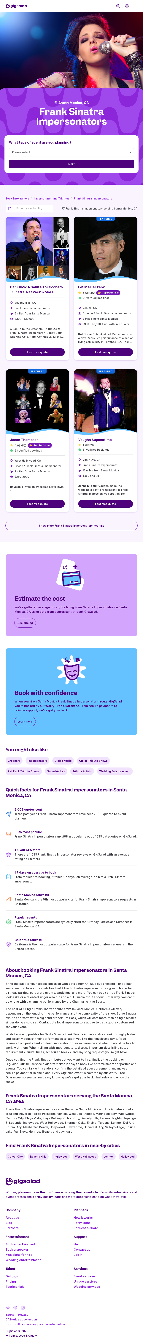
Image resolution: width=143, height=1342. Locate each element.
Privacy (23, 1314)
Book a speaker (17, 1249)
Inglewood (61, 1156)
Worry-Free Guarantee (62, 706)
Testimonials (15, 1287)
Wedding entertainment (23, 1260)
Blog (9, 1223)
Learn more (25, 721)
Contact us (82, 1249)
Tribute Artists (82, 771)
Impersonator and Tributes (51, 198)
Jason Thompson (24, 440)
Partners (12, 1228)
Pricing (11, 1281)
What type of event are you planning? (40, 142)
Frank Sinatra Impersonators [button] (71, 116)
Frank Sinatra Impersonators (93, 198)
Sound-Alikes (56, 771)
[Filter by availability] (33, 208)
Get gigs (12, 1276)
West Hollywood (85, 1156)
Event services (85, 1276)
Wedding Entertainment (115, 771)
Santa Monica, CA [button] (73, 102)
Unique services (85, 1281)
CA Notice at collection (21, 1319)
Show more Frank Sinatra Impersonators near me (71, 525)
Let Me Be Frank (91, 287)
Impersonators (37, 760)
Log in (78, 1255)
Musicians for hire (19, 1255)
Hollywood (128, 1156)
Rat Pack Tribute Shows (24, 771)
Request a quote (86, 1228)
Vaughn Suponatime (95, 440)
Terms (10, 1314)
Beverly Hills (38, 1156)
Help (77, 1244)
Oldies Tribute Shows (93, 760)
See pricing (25, 622)
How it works (83, 1217)
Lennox (108, 1156)
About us (12, 1217)
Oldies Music (63, 760)
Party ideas (82, 1223)
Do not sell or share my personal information (35, 1324)
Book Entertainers (17, 198)
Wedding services (87, 1287)
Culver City (15, 1156)
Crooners (14, 760)
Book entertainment (20, 1244)
